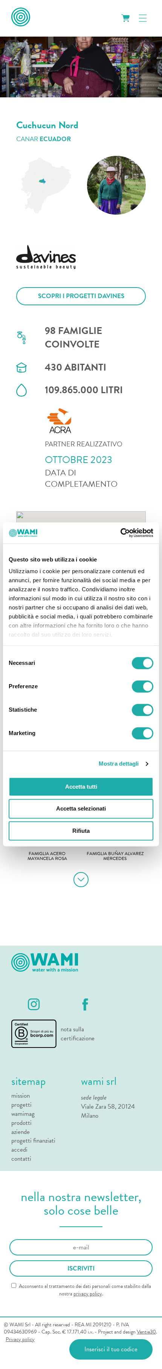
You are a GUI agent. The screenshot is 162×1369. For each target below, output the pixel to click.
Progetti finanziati (33, 1140)
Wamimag (23, 1113)
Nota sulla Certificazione (77, 1034)
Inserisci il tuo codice (111, 1349)
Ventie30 (146, 1332)
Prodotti (21, 1123)
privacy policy (87, 1294)
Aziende (20, 1132)
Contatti (21, 1158)
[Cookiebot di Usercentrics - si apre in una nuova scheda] (120, 533)
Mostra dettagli (119, 763)
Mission (20, 1095)
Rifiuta (81, 831)
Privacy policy (20, 1339)
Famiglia (47, 856)
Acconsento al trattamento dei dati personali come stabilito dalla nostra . (84, 1290)
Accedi (19, 1149)
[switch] (142, 686)
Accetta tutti (81, 786)
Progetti (21, 1104)
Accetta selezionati (81, 809)
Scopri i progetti (81, 296)
